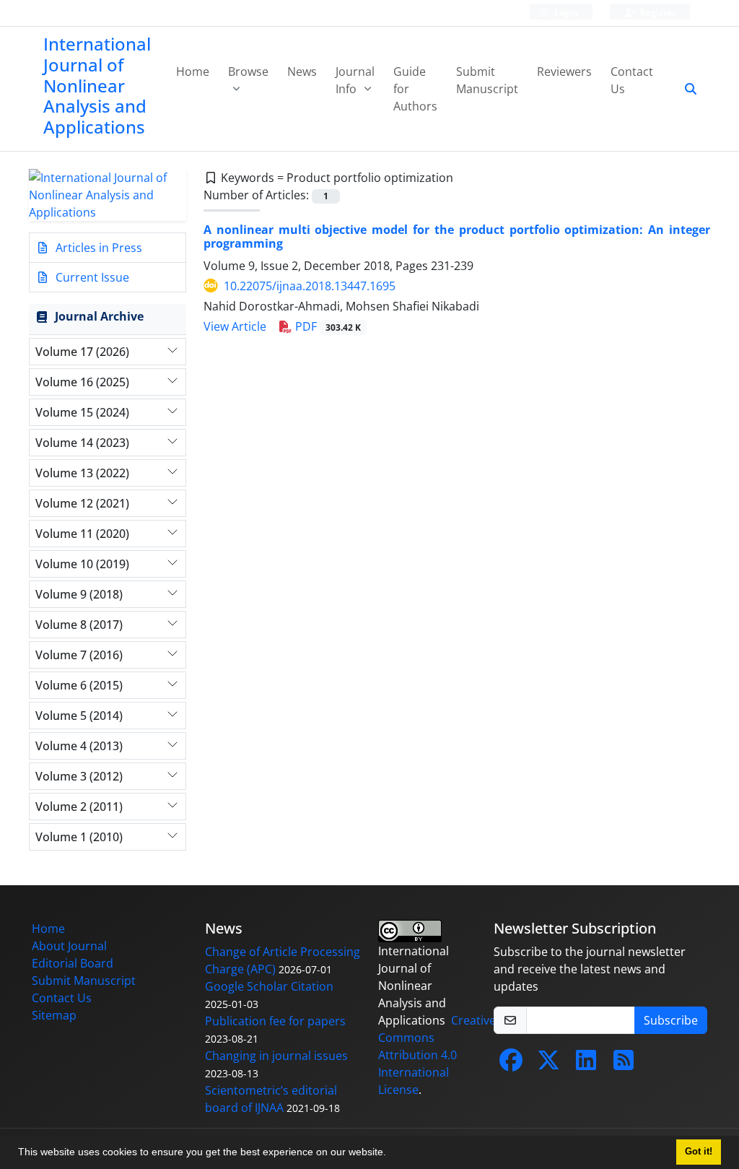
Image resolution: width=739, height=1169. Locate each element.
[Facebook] (511, 1064)
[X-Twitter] (548, 1064)
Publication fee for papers (275, 1021)
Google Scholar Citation (269, 986)
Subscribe (671, 1020)
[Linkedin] (586, 1064)
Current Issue (91, 277)
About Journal (69, 946)
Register (656, 12)
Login (565, 12)
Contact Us (632, 80)
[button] (391, 1154)
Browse (248, 71)
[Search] (685, 89)
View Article (235, 326)
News (302, 71)
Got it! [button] (698, 1152)
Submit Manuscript (487, 80)
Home (192, 71)
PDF (326, 326)
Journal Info (355, 80)
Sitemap (54, 1015)
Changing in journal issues (276, 1056)
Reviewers (564, 71)
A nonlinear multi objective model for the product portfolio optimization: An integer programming (457, 236)
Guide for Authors (415, 89)
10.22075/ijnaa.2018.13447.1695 (309, 286)
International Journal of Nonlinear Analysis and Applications (97, 85)
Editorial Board (72, 963)
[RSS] (623, 1064)
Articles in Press (97, 248)
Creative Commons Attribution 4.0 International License (437, 1055)
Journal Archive (99, 316)
